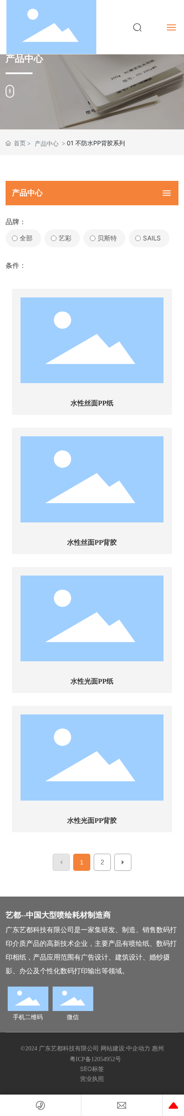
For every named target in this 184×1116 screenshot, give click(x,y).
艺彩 (65, 238)
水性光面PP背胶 (92, 820)
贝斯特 (107, 238)
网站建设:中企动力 (125, 1048)
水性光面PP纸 (92, 681)
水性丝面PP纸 (92, 403)
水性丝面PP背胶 (92, 542)
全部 (26, 238)
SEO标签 (92, 1068)
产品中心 (47, 143)
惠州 (158, 1048)
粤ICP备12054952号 (95, 1059)
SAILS (152, 238)
